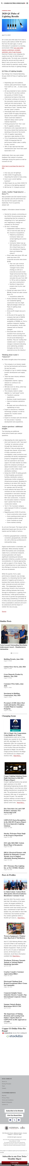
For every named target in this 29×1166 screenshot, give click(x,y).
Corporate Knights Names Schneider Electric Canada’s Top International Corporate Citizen (15, 995)
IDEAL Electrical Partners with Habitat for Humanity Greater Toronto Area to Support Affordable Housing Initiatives (15, 855)
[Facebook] (10, 1120)
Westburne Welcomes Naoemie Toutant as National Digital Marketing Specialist (14, 962)
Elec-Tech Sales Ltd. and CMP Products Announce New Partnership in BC (14, 810)
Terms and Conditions (7, 1100)
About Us (4, 1081)
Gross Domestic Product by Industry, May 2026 (13, 675)
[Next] (26, 638)
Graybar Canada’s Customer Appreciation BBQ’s (14, 973)
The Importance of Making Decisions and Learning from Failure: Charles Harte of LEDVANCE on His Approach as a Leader (15, 1018)
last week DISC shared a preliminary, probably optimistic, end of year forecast (12, 50)
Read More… (17, 755)
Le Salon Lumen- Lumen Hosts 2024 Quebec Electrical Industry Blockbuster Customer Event (15, 894)
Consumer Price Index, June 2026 (14, 685)
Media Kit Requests (7, 1102)
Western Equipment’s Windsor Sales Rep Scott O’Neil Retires (14, 937)
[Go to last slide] (2, 638)
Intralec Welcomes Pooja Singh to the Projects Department (14, 834)
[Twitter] (14, 1120)
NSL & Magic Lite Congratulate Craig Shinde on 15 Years (15, 734)
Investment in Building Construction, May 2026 (12, 694)
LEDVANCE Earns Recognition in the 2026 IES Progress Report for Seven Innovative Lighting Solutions (15, 823)
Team (3, 1086)
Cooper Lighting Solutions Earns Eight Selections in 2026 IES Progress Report (15, 778)
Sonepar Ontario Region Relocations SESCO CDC (12, 1005)
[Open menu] (27, 3)
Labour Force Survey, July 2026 (15, 667)
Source (4, 611)
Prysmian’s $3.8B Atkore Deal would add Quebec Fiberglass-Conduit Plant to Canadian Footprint (14, 706)
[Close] (28, 1156)
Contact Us (5, 1104)
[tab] (11, 653)
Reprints (4, 1095)
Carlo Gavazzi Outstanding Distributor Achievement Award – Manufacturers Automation (13, 647)
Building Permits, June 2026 (13, 659)
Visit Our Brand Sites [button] (14, 1115)
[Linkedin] (18, 1120)
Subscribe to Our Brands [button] (14, 1111)
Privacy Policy (5, 1097)
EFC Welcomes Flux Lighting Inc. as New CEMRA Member (14, 867)
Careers (4, 1088)
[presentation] (14, 634)
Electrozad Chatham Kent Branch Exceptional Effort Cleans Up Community (15, 983)
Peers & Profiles (9, 874)
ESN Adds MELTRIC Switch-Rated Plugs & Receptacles (14, 844)
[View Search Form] (1, 3)
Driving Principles (6, 1083)
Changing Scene (6, 10)
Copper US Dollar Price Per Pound (14, 1029)
